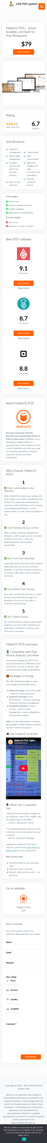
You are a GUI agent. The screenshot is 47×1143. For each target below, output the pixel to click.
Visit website (24, 283)
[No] (43, 1133)
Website (10, 963)
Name (9, 942)
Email (9, 953)
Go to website (23, 52)
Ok (24, 1139)
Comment (11, 1024)
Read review (23, 288)
